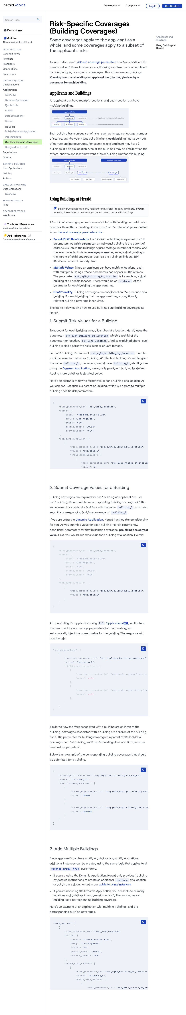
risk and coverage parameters (96, 62)
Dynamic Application (16, 100)
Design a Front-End (16, 147)
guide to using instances (115, 884)
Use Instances (13, 136)
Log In (152, 5)
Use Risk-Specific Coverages (21, 141)
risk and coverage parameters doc (80, 232)
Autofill (9, 110)
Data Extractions (14, 115)
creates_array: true (65, 868)
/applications (114, 623)
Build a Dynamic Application (20, 131)
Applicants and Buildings (164, 38)
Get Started (172, 5)
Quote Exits (11, 105)
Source (9, 120)
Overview (10, 94)
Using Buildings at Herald (166, 47)
